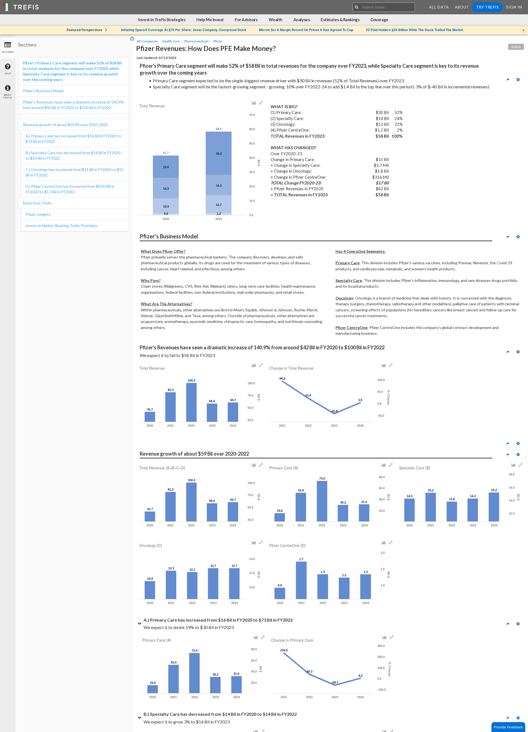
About (462, 7)
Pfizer (217, 41)
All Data (439, 7)
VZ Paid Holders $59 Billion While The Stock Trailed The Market (414, 29)
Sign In (514, 7)
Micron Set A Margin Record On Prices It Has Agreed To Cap (306, 29)
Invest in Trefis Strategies (161, 19)
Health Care (171, 41)
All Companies (147, 41)
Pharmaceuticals (196, 41)
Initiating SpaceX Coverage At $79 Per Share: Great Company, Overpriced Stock (183, 29)
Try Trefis (487, 7)
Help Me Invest (210, 19)
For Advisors (246, 19)
